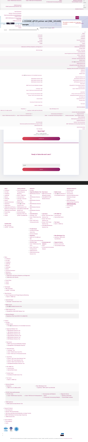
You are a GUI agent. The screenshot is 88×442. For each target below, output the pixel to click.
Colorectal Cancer (81, 56)
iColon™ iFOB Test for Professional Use (24, 115)
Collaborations (82, 45)
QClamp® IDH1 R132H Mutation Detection (77, 85)
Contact (83, 43)
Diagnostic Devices (80, 113)
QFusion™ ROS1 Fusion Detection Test (35, 95)
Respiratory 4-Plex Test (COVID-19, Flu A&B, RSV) (76, 68)
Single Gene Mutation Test (80, 76)
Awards (40, 40)
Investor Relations (79, 23)
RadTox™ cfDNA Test (81, 55)
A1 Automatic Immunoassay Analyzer (54, 1)
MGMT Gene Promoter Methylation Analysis (34, 85)
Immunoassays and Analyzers (56, 113)
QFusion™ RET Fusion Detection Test (78, 93)
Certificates (83, 38)
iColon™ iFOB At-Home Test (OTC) (79, 88)
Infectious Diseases (81, 66)
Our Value (83, 35)
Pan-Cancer (83, 103)
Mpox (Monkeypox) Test (54, 108)
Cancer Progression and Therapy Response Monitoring (75, 53)
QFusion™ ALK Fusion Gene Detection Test (34, 93)
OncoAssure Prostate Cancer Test (36, 102)
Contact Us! (41, 138)
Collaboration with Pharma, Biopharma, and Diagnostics (31, 46)
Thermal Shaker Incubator (77, 1)
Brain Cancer (82, 83)
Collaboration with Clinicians (79, 46)
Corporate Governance (81, 40)
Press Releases (18, 25)
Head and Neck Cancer (81, 98)
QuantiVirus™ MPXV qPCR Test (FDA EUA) (34, 110)
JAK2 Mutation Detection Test (79, 78)
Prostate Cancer (82, 100)
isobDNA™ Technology (81, 50)
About (83, 33)
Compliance (40, 36)
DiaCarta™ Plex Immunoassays (15, 13)
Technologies (82, 48)
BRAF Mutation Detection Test (36, 80)
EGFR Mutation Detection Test (79, 81)
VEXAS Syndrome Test (81, 63)
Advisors (40, 38)
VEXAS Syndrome (17, 5)
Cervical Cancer (39, 98)
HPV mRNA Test (82, 97)
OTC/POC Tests (28, 113)
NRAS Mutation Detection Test (36, 81)
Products (83, 70)
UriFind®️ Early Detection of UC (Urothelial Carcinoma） (32, 75)
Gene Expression (18, 11)
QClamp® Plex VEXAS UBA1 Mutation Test (77, 65)
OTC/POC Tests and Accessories (78, 112)
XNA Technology (39, 50)
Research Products (79, 9)
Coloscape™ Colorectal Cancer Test (78, 58)
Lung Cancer (82, 92)
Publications (40, 41)
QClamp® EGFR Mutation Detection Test (77, 95)
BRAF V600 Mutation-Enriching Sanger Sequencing (13, 19)
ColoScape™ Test (39, 88)
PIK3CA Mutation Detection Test (79, 80)
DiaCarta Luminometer (69, 115)
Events (20, 27)
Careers (40, 43)
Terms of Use (70, 438)
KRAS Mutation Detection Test (36, 78)
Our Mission (40, 35)
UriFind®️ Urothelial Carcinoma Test (78, 61)
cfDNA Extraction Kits (17, 20)
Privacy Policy (82, 41)
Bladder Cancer (82, 60)
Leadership (83, 36)
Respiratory (23, 108)
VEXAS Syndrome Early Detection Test (13, 6)
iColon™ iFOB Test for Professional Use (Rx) (34, 90)
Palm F (46, 115)
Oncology (83, 71)
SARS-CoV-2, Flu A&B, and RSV (6, 110)
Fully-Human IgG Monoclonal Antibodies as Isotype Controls (12, 16)
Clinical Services (81, 51)
